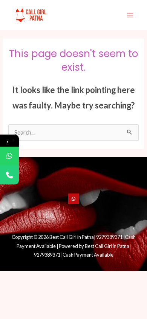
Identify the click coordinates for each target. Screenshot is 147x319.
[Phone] (9, 175)
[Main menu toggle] (130, 15)
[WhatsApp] (73, 199)
